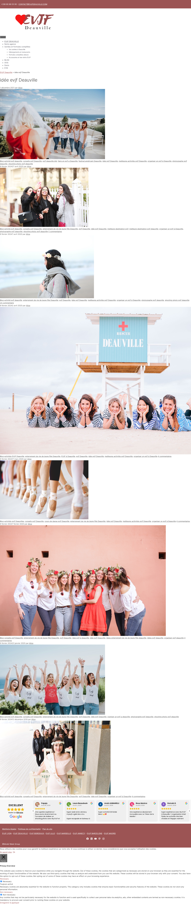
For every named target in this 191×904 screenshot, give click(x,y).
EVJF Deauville (6, 72)
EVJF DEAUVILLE (11, 41)
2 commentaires (55, 231)
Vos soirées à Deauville (17, 49)
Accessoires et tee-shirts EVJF (20, 57)
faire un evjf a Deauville (68, 161)
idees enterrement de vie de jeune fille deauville (126, 638)
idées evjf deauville (155, 638)
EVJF (89, 833)
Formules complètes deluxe (19, 55)
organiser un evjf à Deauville (159, 161)
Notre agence (10, 44)
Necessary (7, 881)
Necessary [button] (4, 879)
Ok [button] (14, 852)
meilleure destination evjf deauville (143, 229)
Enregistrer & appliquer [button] (9, 903)
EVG (6, 68)
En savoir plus (6, 852)
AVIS (6, 63)
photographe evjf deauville (11, 231)
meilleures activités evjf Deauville (133, 161)
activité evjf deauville (13, 161)
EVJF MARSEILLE (64, 833)
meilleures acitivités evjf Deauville (137, 521)
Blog (2, 161)
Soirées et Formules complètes (17, 47)
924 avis (19, 812)
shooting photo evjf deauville (20, 164)
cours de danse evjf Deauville (57, 521)
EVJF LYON (6, 833)
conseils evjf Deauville (32, 161)
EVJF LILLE (50, 833)
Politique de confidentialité (29, 829)
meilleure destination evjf (117, 229)
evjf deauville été (50, 161)
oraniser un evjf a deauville (118, 717)
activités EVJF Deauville (14, 456)
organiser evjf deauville (174, 638)
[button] (189, 811)
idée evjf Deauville (110, 161)
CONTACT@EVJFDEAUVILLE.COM (33, 4)
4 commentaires (164, 456)
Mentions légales (9, 829)
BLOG (6, 60)
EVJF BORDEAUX (37, 833)
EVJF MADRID (110, 833)
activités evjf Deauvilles (14, 521)
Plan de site (47, 829)
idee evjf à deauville (80, 638)
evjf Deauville (84, 229)
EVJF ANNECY (79, 833)
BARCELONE (97, 833)
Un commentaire (7, 303)
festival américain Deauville (90, 161)
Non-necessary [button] (6, 892)
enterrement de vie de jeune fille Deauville (60, 229)
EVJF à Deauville (68, 456)
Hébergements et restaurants (19, 52)
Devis (6, 65)
